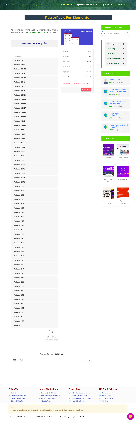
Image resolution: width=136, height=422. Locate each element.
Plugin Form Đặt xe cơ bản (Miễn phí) (117, 102)
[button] (130, 416)
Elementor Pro (114, 79)
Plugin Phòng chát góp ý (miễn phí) (118, 126)
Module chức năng (88, 5)
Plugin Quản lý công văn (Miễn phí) (118, 114)
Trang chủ (68, 5)
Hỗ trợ (108, 5)
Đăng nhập (123, 5)
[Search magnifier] (127, 33)
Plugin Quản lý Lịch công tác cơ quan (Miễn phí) (118, 90)
